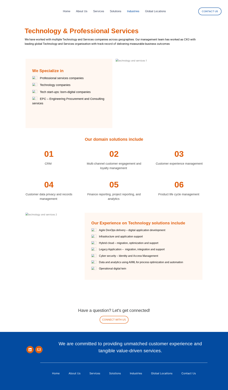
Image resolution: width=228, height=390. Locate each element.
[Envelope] (39, 349)
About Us (81, 11)
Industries (133, 11)
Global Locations (155, 11)
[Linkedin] (30, 349)
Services (98, 11)
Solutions (115, 11)
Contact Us (188, 373)
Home (66, 11)
